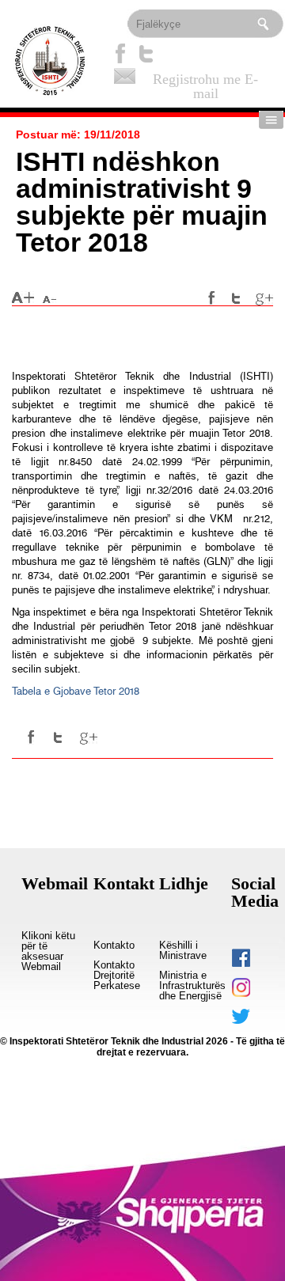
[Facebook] (120, 53)
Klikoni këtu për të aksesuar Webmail (48, 951)
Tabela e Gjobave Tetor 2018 (75, 691)
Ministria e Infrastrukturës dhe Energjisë (192, 986)
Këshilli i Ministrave (183, 950)
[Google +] (264, 298)
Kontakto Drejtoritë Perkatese (116, 975)
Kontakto (114, 945)
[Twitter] (146, 53)
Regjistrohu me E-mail (205, 79)
